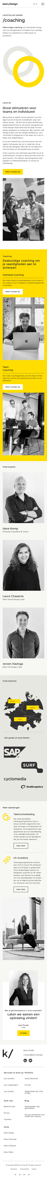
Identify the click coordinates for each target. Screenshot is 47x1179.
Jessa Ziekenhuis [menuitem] (31, 1078)
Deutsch (21, 1174)
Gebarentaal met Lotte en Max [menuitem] (34, 1092)
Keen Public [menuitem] (9, 1152)
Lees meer (20, 846)
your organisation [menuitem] (11, 1085)
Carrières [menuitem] (7, 1119)
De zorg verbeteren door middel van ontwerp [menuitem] (35, 1115)
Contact (23, 1033)
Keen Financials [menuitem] (10, 1139)
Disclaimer (13, 1169)
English (25, 1174)
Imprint (34, 1169)
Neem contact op (12, 172)
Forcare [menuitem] (28, 1085)
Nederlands (17, 1174)
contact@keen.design (33, 1055)
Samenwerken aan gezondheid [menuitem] (32, 1107)
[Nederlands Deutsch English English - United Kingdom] (23, 1174)
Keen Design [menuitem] (9, 1133)
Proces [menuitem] (7, 1113)
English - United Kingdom (30, 1174)
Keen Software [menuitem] (10, 1146)
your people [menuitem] (9, 1091)
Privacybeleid (24, 1169)
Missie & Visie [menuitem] (9, 1106)
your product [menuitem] (9, 1078)
